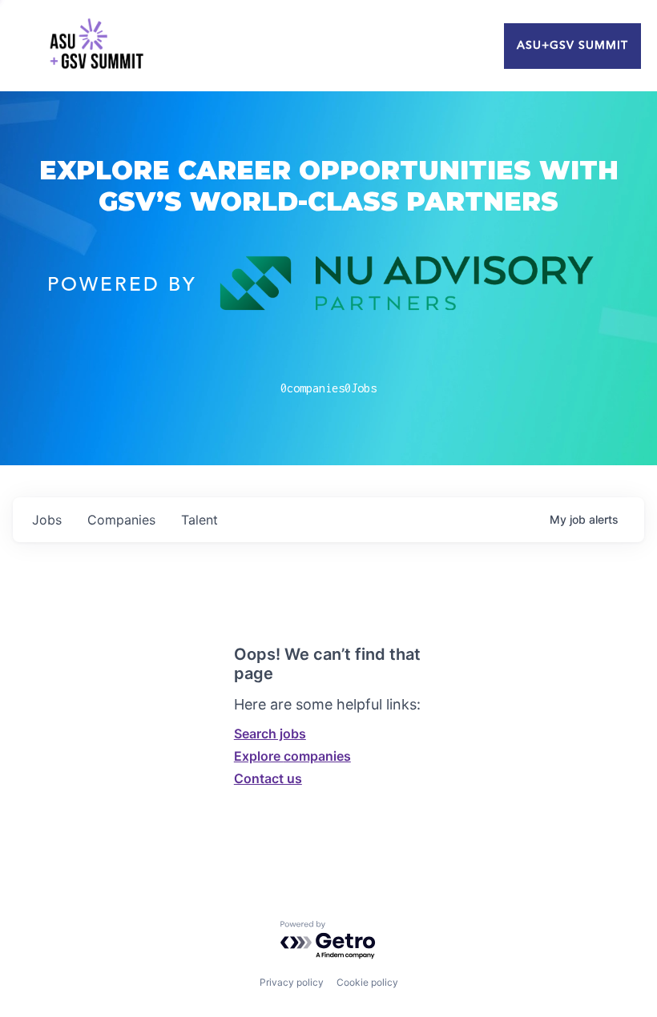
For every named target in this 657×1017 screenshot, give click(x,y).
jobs (47, 520)
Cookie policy (367, 982)
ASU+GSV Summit (572, 45)
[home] (96, 45)
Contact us (268, 778)
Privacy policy (292, 982)
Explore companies (292, 756)
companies (121, 520)
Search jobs (270, 734)
